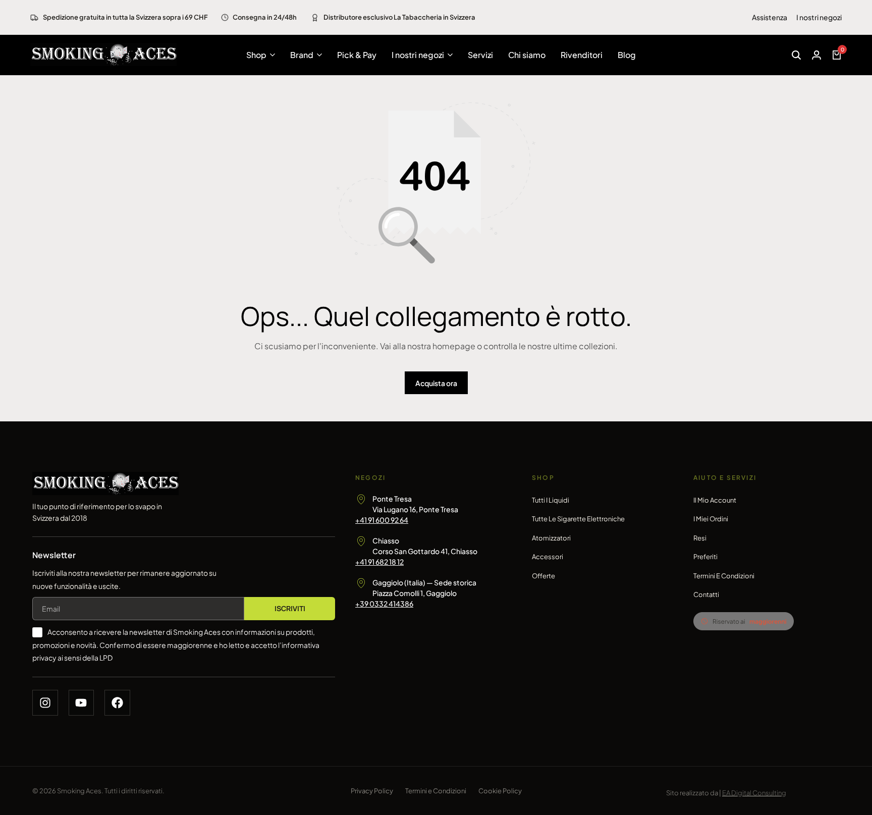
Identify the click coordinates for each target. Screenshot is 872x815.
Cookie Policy (500, 791)
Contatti (706, 594)
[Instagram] (45, 703)
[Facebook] (117, 703)
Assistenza (769, 17)
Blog (627, 54)
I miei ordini (710, 519)
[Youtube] (81, 703)
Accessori (547, 557)
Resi (699, 538)
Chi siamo (527, 54)
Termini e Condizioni (723, 576)
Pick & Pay (356, 54)
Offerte (543, 576)
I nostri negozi (819, 17)
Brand (301, 54)
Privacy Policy (372, 791)
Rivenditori (582, 54)
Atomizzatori (551, 538)
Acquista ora (436, 383)
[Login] (816, 55)
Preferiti (705, 557)
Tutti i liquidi (550, 500)
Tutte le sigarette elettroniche (578, 519)
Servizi (480, 54)
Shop (256, 54)
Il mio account (714, 500)
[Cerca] (796, 55)
